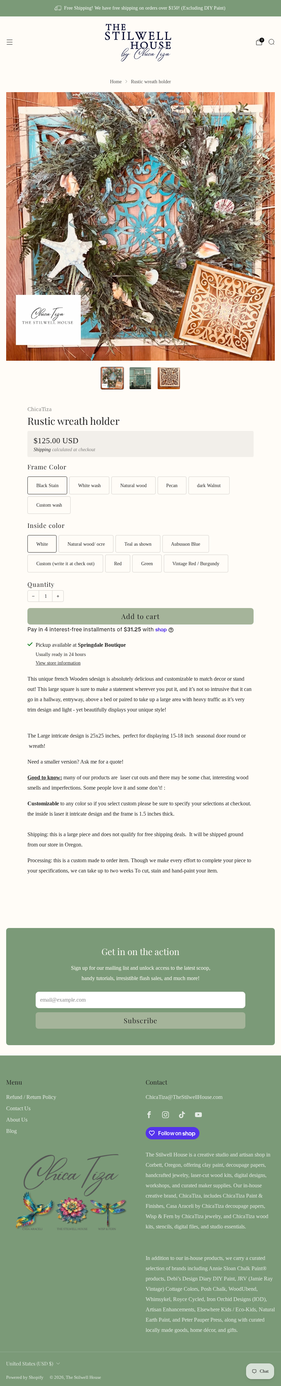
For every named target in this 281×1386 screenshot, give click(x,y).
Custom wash (49, 505)
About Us (16, 1120)
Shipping (42, 449)
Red (118, 563)
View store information (58, 663)
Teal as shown (137, 544)
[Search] (271, 41)
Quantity (40, 584)
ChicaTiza (39, 409)
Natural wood (133, 485)
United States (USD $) (29, 1363)
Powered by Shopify (25, 1377)
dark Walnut (209, 485)
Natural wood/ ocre (86, 544)
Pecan (172, 485)
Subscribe (140, 1020)
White (42, 544)
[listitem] (140, 8)
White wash (89, 485)
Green (147, 563)
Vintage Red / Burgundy (195, 563)
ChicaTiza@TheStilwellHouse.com (184, 1097)
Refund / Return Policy (31, 1097)
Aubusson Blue (185, 544)
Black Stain (47, 485)
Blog (11, 1131)
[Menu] (9, 42)
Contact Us (18, 1108)
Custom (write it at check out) (65, 563)
